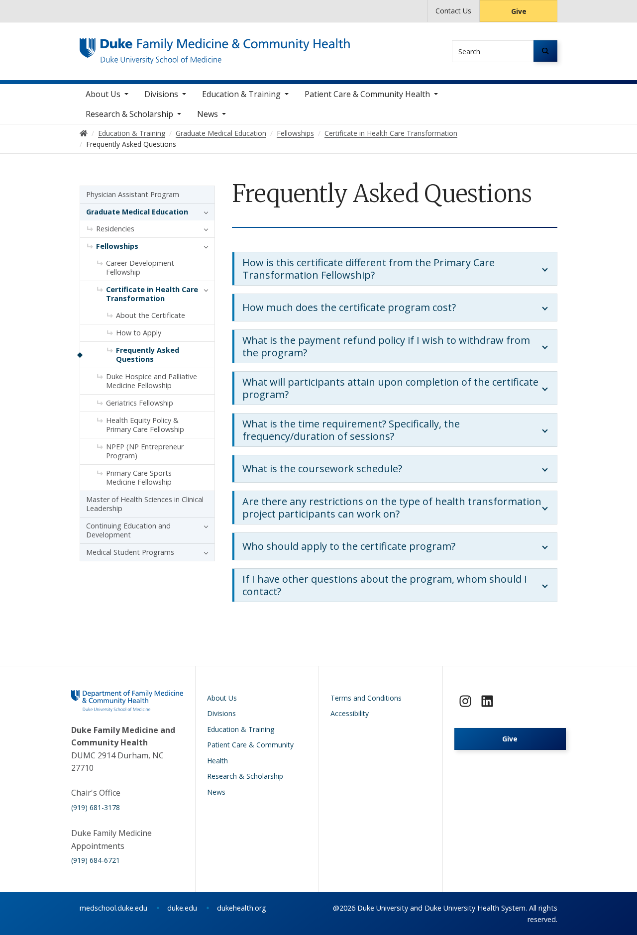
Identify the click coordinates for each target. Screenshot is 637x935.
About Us (103, 94)
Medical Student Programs (130, 552)
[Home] (215, 47)
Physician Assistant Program (132, 194)
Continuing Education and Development (128, 530)
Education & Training (241, 94)
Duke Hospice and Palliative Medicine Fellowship (151, 381)
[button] (203, 212)
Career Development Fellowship (140, 267)
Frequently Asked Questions (147, 354)
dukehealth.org (241, 908)
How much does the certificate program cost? (349, 307)
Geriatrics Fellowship (139, 403)
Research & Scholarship (129, 113)
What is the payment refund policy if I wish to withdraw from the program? (386, 346)
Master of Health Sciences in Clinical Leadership (145, 504)
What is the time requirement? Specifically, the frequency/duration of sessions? (351, 430)
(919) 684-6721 (95, 860)
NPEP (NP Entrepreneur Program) (145, 451)
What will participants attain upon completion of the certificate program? (390, 388)
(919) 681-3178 (95, 807)
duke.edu (182, 908)
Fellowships (117, 246)
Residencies (115, 228)
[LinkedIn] (487, 701)
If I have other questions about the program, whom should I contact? (384, 585)
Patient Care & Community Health (367, 94)
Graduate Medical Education (137, 211)
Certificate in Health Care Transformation (152, 294)
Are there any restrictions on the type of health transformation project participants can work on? (391, 507)
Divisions (161, 94)
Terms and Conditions (366, 698)
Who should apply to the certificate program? (348, 546)
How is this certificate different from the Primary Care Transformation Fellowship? (368, 269)
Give (519, 11)
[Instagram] (465, 701)
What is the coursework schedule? (322, 468)
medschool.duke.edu (113, 908)
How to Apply (138, 332)
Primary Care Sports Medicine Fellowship (139, 477)
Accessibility (349, 713)
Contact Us (453, 10)
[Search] (545, 51)
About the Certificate (150, 315)
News (207, 113)
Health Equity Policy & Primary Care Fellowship (145, 425)
